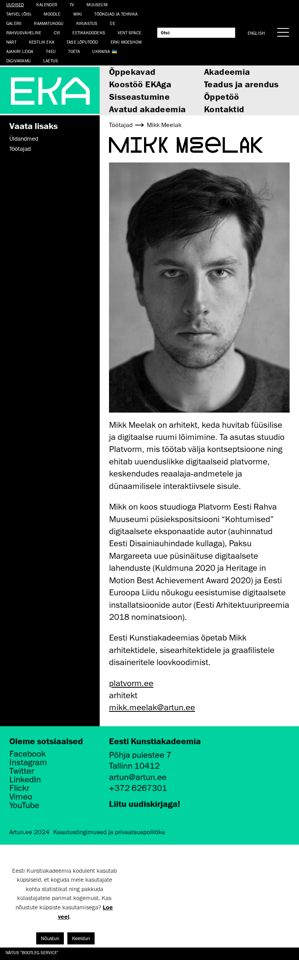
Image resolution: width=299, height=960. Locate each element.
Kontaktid (224, 109)
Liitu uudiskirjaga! (144, 803)
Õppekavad (132, 71)
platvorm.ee (131, 683)
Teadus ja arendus (241, 84)
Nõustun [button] (50, 938)
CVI (57, 32)
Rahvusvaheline (23, 32)
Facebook (27, 754)
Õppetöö (221, 96)
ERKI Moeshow (126, 41)
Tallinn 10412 (134, 766)
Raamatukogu (48, 23)
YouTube (24, 805)
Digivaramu (18, 60)
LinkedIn (25, 779)
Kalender (46, 4)
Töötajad (20, 148)
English (256, 32)
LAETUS (50, 60)
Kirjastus (87, 23)
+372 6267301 (138, 788)
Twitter (21, 771)
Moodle (52, 13)
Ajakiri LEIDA (19, 51)
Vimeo (20, 796)
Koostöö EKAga (140, 84)
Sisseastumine (139, 96)
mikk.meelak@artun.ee (152, 707)
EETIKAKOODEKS (88, 32)
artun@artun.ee (138, 777)
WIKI (77, 13)
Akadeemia (227, 71)
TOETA (74, 51)
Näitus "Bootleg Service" (31, 952)
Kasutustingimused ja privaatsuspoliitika (109, 832)
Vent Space (129, 32)
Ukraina (100, 51)
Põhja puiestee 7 (140, 755)
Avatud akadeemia (147, 109)
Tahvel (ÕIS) (18, 13)
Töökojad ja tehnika (115, 13)
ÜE (112, 23)
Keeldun (81, 938)
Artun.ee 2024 (29, 832)
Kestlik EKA (41, 41)
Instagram (28, 762)
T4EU (51, 51)
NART (11, 41)
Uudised (15, 4)
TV (72, 4)
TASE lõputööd (82, 41)
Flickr (19, 788)
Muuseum (96, 4)
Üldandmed (23, 138)
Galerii (13, 23)
